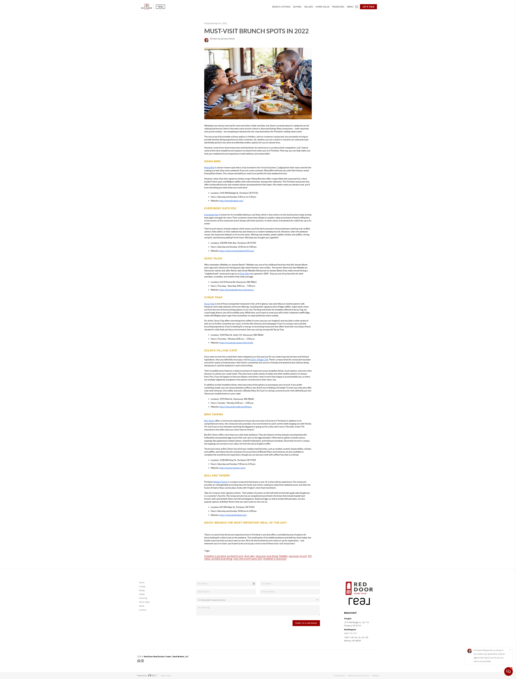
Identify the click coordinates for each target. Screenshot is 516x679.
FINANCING (338, 7)
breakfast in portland (215, 556)
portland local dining (222, 558)
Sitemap (375, 675)
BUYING (297, 7)
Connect (142, 610)
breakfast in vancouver (275, 558)
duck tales (249, 556)
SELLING (308, 7)
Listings (142, 586)
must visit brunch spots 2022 (247, 558)
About (141, 606)
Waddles (283, 556)
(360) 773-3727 (350, 633)
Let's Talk (368, 6)
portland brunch (235, 556)
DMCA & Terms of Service (358, 675)
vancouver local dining (267, 556)
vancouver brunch (298, 556)
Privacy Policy (339, 675)
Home (141, 582)
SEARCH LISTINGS (281, 7)
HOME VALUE (322, 7)
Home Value (144, 602)
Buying (142, 590)
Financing (143, 598)
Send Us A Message (306, 623)
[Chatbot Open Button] (508, 671)
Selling (141, 594)
